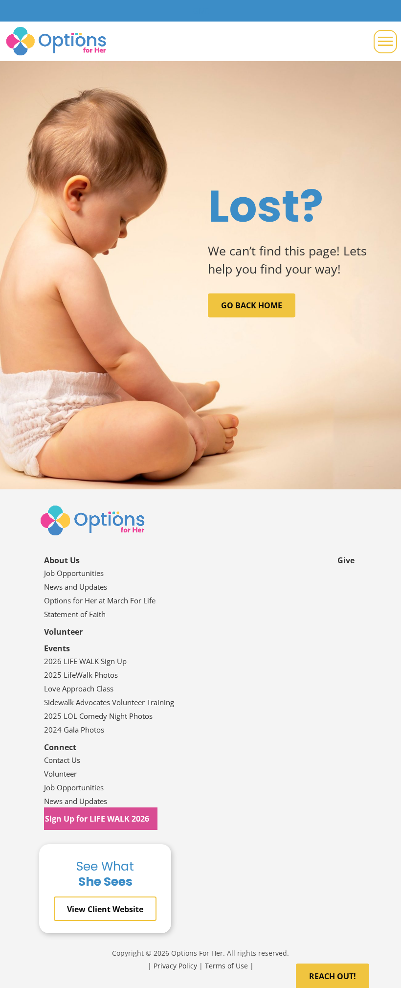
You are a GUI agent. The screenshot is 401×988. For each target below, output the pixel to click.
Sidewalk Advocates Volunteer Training (109, 702)
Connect (60, 747)
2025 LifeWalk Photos (81, 675)
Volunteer (63, 631)
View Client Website (105, 909)
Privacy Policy (175, 965)
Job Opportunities (74, 573)
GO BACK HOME (251, 305)
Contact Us (62, 760)
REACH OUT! (332, 976)
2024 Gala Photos (74, 730)
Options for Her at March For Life (100, 600)
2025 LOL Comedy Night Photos (98, 716)
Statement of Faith (76, 614)
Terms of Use (226, 965)
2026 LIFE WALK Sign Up (85, 661)
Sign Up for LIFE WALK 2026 (97, 818)
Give (346, 560)
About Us (62, 560)
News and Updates (75, 587)
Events (57, 648)
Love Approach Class (78, 688)
